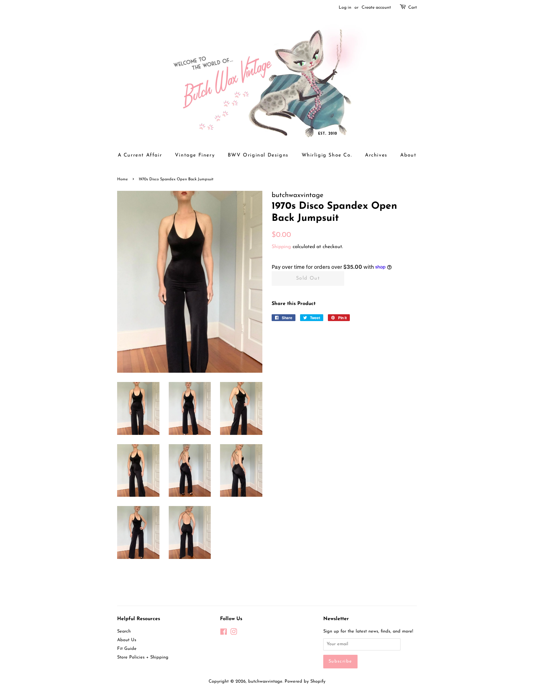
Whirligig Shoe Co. (327, 155)
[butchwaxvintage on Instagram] (233, 633)
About (408, 155)
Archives (376, 155)
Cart (412, 7)
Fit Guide (127, 648)
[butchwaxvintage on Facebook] (223, 633)
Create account (376, 7)
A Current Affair (140, 155)
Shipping (281, 246)
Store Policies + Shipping (142, 657)
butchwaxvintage (265, 681)
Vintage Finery (195, 155)
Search (124, 631)
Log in (345, 7)
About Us (126, 640)
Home (122, 179)
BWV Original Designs (258, 155)
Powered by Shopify (305, 681)
